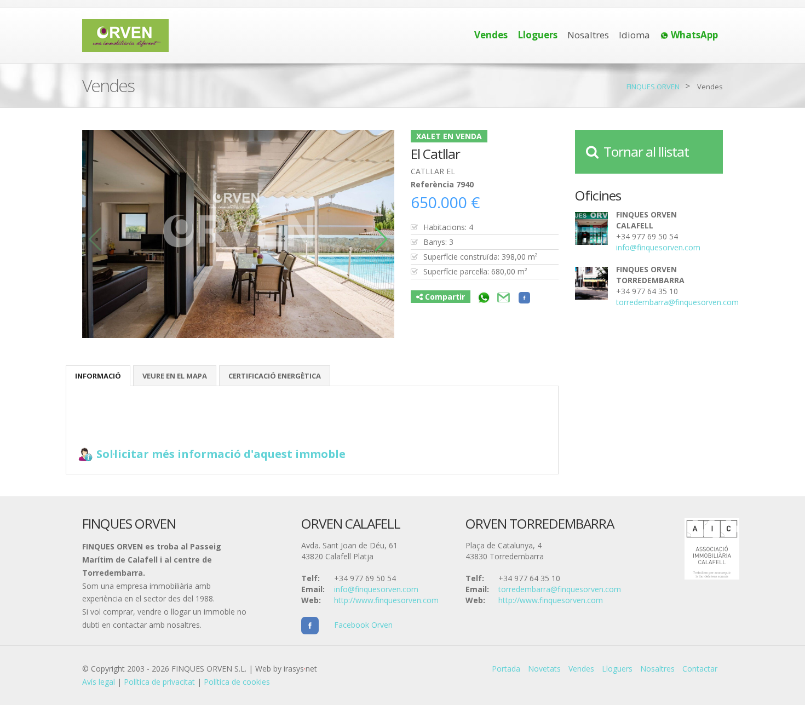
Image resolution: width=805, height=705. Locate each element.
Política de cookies (237, 682)
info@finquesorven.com (658, 247)
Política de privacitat (159, 682)
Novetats (544, 668)
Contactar (699, 668)
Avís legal (98, 682)
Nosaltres (588, 34)
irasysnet (300, 668)
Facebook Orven (356, 625)
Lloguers (617, 668)
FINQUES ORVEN (653, 86)
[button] (381, 239)
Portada (506, 668)
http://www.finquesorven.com (386, 600)
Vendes (581, 668)
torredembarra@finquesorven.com (677, 302)
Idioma (634, 34)
